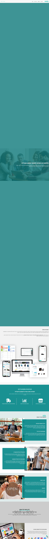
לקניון (32, 1)
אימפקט (39, 1)
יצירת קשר (35, 1)
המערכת (42, 1)
